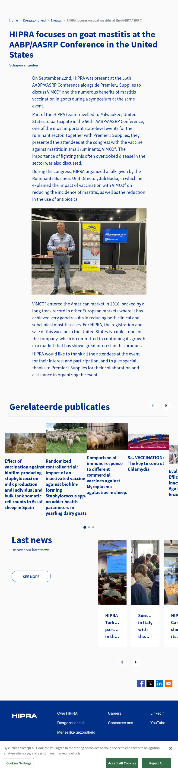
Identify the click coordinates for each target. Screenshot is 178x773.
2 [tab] (89, 527)
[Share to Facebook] (141, 683)
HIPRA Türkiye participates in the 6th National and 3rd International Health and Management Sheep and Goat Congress (112, 626)
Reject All (156, 763)
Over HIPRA (67, 713)
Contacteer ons (120, 722)
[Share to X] (150, 683)
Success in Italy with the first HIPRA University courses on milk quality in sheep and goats (145, 626)
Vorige (152, 405)
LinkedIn (157, 713)
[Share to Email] (168, 683)
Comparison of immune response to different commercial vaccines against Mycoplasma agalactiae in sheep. (107, 475)
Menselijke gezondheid (76, 732)
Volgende (166, 405)
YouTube (157, 722)
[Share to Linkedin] (159, 683)
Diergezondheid (34, 20)
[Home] (24, 723)
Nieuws (56, 20)
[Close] (170, 748)
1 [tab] (84, 527)
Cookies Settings (18, 763)
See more (31, 576)
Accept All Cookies (122, 763)
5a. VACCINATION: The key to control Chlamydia (146, 463)
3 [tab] (93, 527)
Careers (114, 713)
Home (13, 20)
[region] (89, 757)
